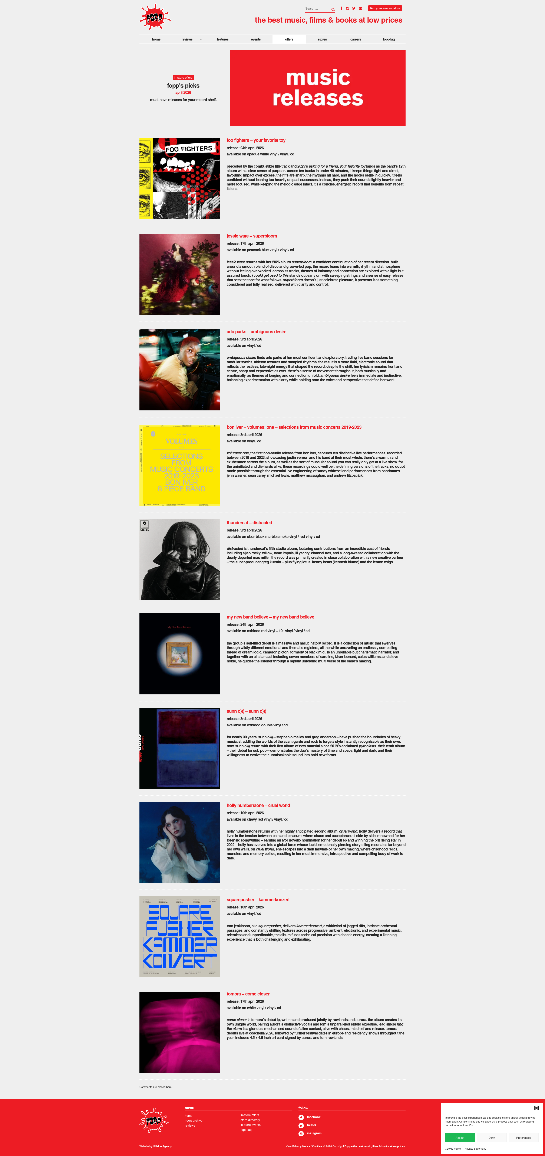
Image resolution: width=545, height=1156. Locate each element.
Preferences (523, 1138)
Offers (289, 39)
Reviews (187, 39)
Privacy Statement (475, 1148)
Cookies (317, 1146)
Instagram (314, 1133)
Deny (492, 1138)
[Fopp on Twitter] (301, 1125)
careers (355, 39)
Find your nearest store (385, 8)
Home (156, 39)
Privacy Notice (301, 1146)
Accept (460, 1138)
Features (222, 39)
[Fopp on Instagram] (301, 1133)
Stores (322, 39)
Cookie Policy (453, 1148)
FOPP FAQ (389, 39)
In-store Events (251, 1125)
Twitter (311, 1125)
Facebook (314, 1117)
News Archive (193, 1120)
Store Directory (250, 1120)
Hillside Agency (162, 1146)
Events (256, 39)
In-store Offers (250, 1115)
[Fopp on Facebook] (301, 1117)
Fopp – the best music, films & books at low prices (374, 1146)
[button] (536, 1108)
